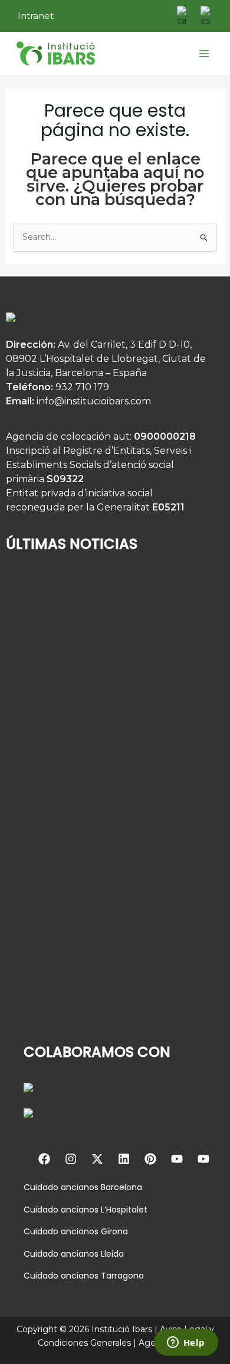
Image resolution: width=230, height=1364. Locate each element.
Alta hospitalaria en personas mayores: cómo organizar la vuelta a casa (100, 852)
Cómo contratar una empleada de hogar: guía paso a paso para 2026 (106, 1005)
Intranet (36, 15)
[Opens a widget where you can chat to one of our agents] (185, 1343)
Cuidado (41, 1187)
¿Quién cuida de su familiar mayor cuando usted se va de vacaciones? (92, 699)
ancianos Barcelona (100, 1187)
